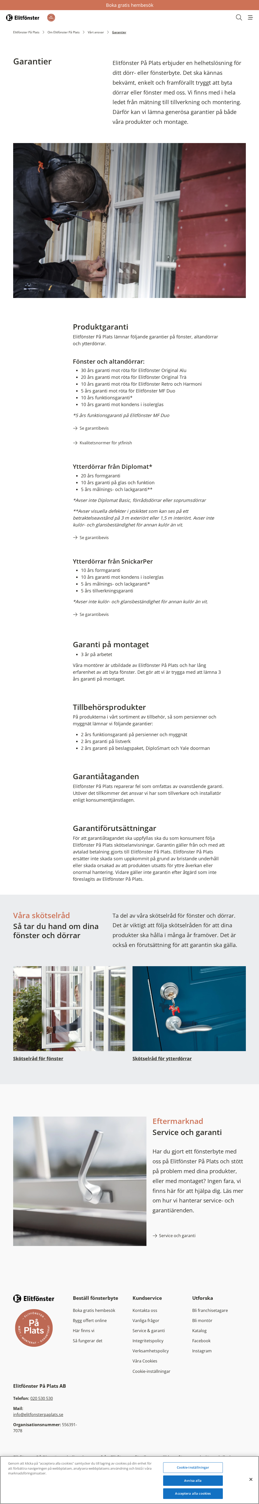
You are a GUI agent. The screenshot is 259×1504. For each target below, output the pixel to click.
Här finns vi (83, 1330)
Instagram (202, 1351)
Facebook (201, 1341)
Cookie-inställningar (151, 1371)
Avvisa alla (193, 1480)
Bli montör (202, 1320)
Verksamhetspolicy (151, 1351)
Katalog (199, 1330)
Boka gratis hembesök (129, 5)
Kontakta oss (145, 1310)
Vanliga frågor (146, 1320)
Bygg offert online (90, 1320)
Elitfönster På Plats (26, 32)
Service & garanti (149, 1330)
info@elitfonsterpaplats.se (38, 1414)
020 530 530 (41, 1398)
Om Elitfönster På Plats (64, 32)
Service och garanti (177, 1235)
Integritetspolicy (148, 1341)
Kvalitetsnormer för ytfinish (106, 443)
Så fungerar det (87, 1341)
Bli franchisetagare (210, 1310)
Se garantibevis (94, 428)
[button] (250, 17)
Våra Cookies (145, 1361)
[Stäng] (250, 1479)
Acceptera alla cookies (193, 1493)
